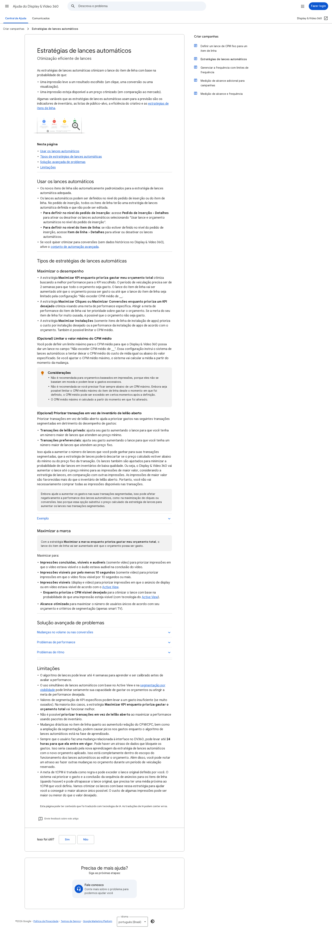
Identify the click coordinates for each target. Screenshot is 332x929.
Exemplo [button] (43, 518)
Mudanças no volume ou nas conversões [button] (65, 632)
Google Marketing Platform (97, 921)
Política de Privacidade (45, 921)
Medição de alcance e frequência (222, 94)
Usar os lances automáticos (59, 151)
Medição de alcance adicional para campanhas (223, 83)
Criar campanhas (206, 36)
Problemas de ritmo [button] (50, 652)
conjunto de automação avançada (75, 247)
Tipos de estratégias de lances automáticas (71, 157)
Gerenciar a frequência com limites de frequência (224, 70)
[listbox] (132, 922)
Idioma (124, 916)
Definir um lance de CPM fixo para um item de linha (224, 48)
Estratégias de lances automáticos (224, 59)
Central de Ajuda (15, 18)
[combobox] (142, 6)
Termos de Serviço (71, 921)
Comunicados (41, 18)
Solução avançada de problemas (62, 162)
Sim (67, 839)
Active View (110, 587)
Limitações (48, 167)
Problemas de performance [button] (56, 642)
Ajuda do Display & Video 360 (36, 6)
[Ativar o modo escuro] (152, 921)
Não (85, 839)
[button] (7, 6)
